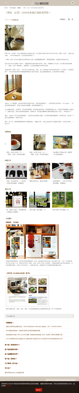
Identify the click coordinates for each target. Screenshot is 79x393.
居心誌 (7, 368)
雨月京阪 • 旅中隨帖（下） (38, 210)
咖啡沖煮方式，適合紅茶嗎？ (39, 181)
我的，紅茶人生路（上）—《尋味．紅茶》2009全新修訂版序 (39, 154)
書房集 (19, 8)
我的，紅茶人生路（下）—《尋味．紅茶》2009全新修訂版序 (16, 154)
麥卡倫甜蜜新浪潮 (11, 349)
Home (6, 8)
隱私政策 (8, 386)
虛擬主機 (21, 372)
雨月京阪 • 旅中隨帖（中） (61, 210)
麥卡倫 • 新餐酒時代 (11, 345)
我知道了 (38, 390)
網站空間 (7, 372)
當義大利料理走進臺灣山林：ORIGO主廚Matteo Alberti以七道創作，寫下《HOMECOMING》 (34, 326)
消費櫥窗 (9, 323)
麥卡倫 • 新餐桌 (10, 359)
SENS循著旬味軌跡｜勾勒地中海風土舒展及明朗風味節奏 (23, 330)
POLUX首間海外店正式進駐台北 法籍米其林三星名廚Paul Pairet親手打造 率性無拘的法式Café (34, 339)
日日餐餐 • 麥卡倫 (11, 363)
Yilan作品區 (12, 8)
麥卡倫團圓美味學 (11, 354)
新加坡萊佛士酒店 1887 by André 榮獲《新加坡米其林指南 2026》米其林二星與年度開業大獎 (34, 335)
